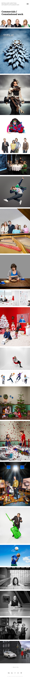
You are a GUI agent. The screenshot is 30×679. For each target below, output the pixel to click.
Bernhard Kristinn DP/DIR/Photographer (10, 4)
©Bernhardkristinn (19, 676)
